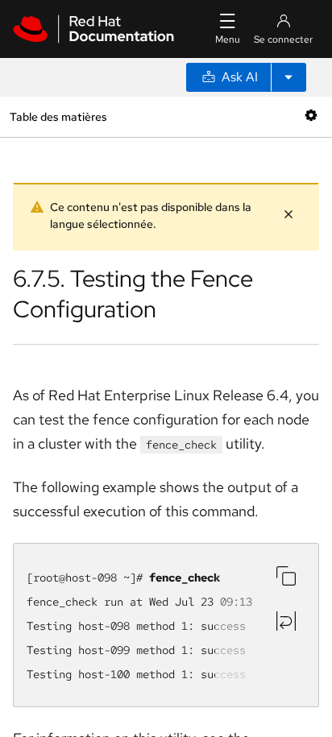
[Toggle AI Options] (288, 77)
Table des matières (58, 116)
